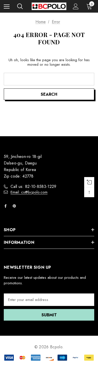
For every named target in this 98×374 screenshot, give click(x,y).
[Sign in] (76, 6)
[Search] (20, 6)
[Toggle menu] (7, 6)
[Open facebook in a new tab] (6, 206)
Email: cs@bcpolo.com (29, 192)
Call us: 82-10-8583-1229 (34, 186)
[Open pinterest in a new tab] (15, 206)
